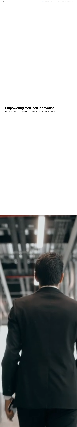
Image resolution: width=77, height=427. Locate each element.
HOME (42, 1)
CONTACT (64, 1)
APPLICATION (70, 1)
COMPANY (58, 1)
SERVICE (47, 1)
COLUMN (52, 1)
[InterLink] (5, 2)
